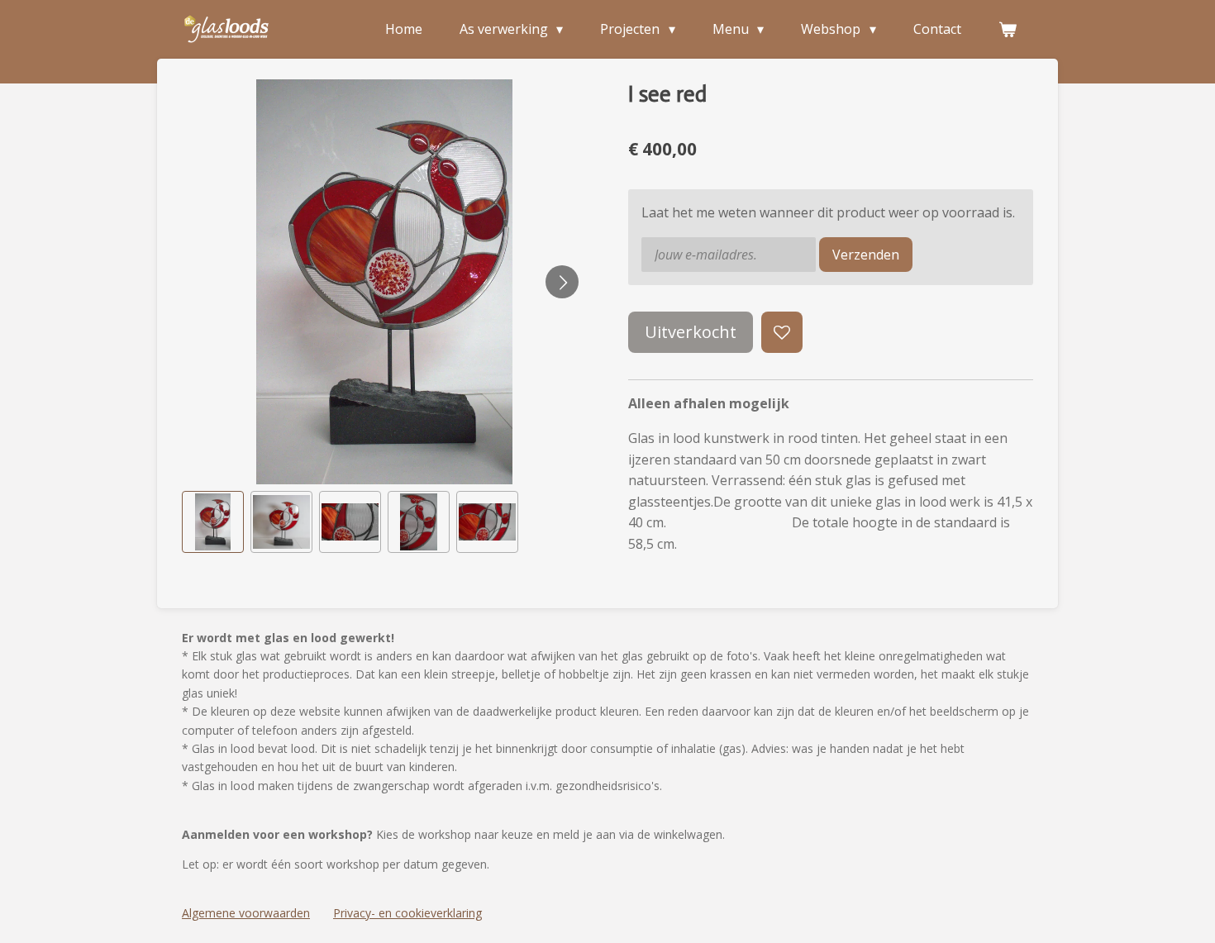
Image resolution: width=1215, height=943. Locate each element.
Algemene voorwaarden (246, 913)
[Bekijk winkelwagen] (1007, 29)
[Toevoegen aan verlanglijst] (782, 332)
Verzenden (865, 254)
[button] (213, 522)
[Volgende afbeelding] (562, 281)
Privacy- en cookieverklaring (407, 913)
